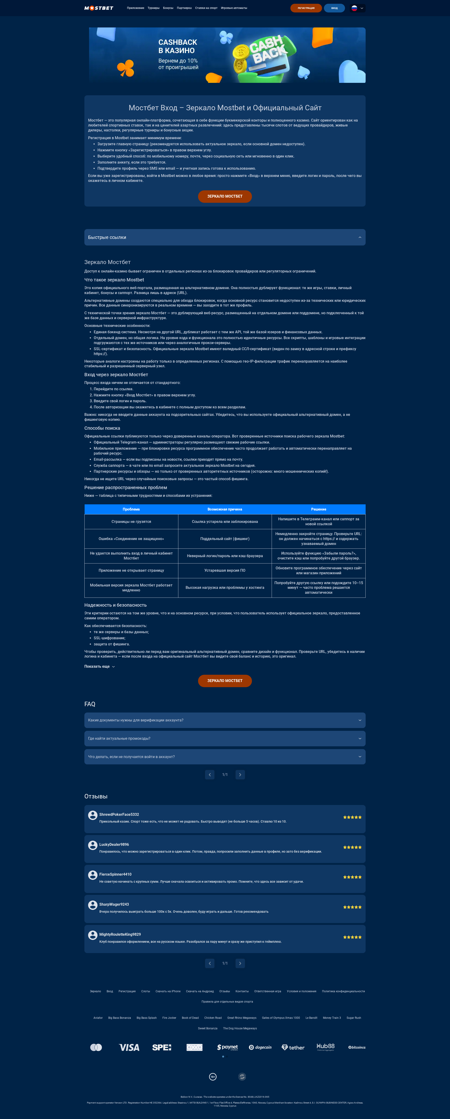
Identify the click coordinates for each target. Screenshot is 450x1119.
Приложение (135, 8)
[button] (223, 1057)
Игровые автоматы (234, 8)
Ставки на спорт (206, 8)
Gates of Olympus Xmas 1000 (281, 1017)
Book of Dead (190, 1017)
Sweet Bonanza (208, 1028)
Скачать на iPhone (168, 991)
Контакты (242, 991)
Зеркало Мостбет (225, 196)
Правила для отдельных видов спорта (227, 1001)
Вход (110, 991)
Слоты (145, 991)
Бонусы (168, 8)
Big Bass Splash (147, 1017)
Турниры (154, 8)
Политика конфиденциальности (343, 991)
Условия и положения (301, 991)
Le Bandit (311, 1017)
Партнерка (184, 8)
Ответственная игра (267, 991)
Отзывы (224, 991)
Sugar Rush (354, 1017)
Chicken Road (213, 1017)
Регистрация (127, 991)
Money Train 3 (332, 1017)
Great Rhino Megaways (241, 1017)
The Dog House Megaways (240, 1028)
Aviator (98, 1017)
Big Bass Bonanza (119, 1017)
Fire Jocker (169, 1017)
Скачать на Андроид (200, 991)
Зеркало (95, 991)
